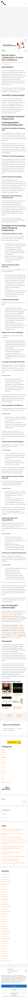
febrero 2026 (5, 874)
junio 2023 (4, 946)
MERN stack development (17, 630)
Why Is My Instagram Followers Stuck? (11, 837)
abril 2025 (4, 894)
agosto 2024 (5, 913)
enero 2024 (4, 928)
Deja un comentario (7, 62)
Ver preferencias (14, 993)
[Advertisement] (14, 21)
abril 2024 (4, 921)
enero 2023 (4, 958)
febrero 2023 (5, 956)
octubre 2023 (5, 936)
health (20, 462)
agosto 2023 (5, 941)
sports (3, 774)
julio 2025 (4, 886)
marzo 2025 (5, 896)
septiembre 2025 (6, 881)
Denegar (14, 989)
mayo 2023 (4, 948)
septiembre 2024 (6, 911)
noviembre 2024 (6, 906)
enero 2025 (4, 901)
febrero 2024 (5, 926)
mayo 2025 (4, 891)
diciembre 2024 (6, 904)
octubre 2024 (5, 909)
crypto (3, 750)
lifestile (3, 762)
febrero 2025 (5, 899)
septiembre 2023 (6, 938)
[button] (26, 971)
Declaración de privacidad (15, 996)
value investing (6, 782)
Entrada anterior (9, 715)
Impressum (23, 996)
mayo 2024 (4, 918)
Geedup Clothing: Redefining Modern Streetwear (14, 840)
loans (3, 764)
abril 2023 (4, 951)
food (3, 754)
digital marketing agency (14, 431)
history (3, 759)
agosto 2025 (5, 884)
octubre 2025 (5, 879)
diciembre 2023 (6, 931)
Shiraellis (4, 813)
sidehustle (4, 772)
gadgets (4, 757)
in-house (15, 637)
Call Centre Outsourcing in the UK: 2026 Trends (13, 863)
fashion (4, 752)
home (5, 104)
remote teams (16, 89)
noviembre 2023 (6, 933)
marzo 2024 (5, 923)
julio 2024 (4, 916)
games (14, 313)
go (24, 801)
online (3, 767)
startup (12, 507)
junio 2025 (4, 889)
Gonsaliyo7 (4, 817)
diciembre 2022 (6, 960)
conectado (16, 728)
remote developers (8, 618)
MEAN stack (22, 628)
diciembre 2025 (6, 876)
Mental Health (8, 460)
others (14, 62)
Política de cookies (6, 996)
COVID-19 (6, 98)
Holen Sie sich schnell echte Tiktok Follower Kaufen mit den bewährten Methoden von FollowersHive (13, 848)
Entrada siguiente (18, 716)
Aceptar (14, 986)
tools (3, 777)
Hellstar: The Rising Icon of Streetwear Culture (13, 856)
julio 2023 (4, 943)
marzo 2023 (5, 953)
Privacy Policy (14, 995)
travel (3, 779)
